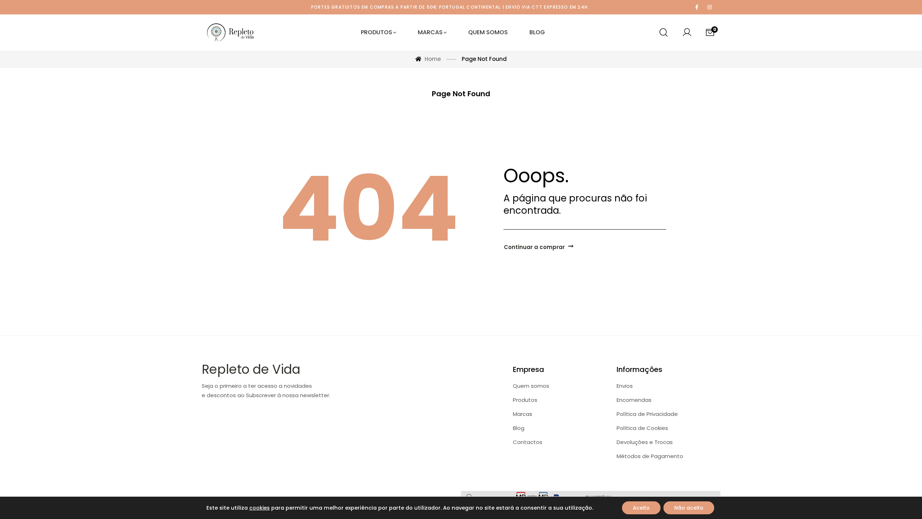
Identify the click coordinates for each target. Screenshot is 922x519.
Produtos (525, 400)
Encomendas (634, 400)
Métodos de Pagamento (650, 456)
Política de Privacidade (647, 414)
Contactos (527, 442)
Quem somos (531, 386)
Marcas (522, 414)
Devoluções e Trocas (645, 442)
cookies (259, 507)
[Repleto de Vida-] (230, 32)
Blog (518, 428)
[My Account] (687, 32)
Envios (625, 386)
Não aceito (688, 507)
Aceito (641, 507)
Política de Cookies (642, 428)
